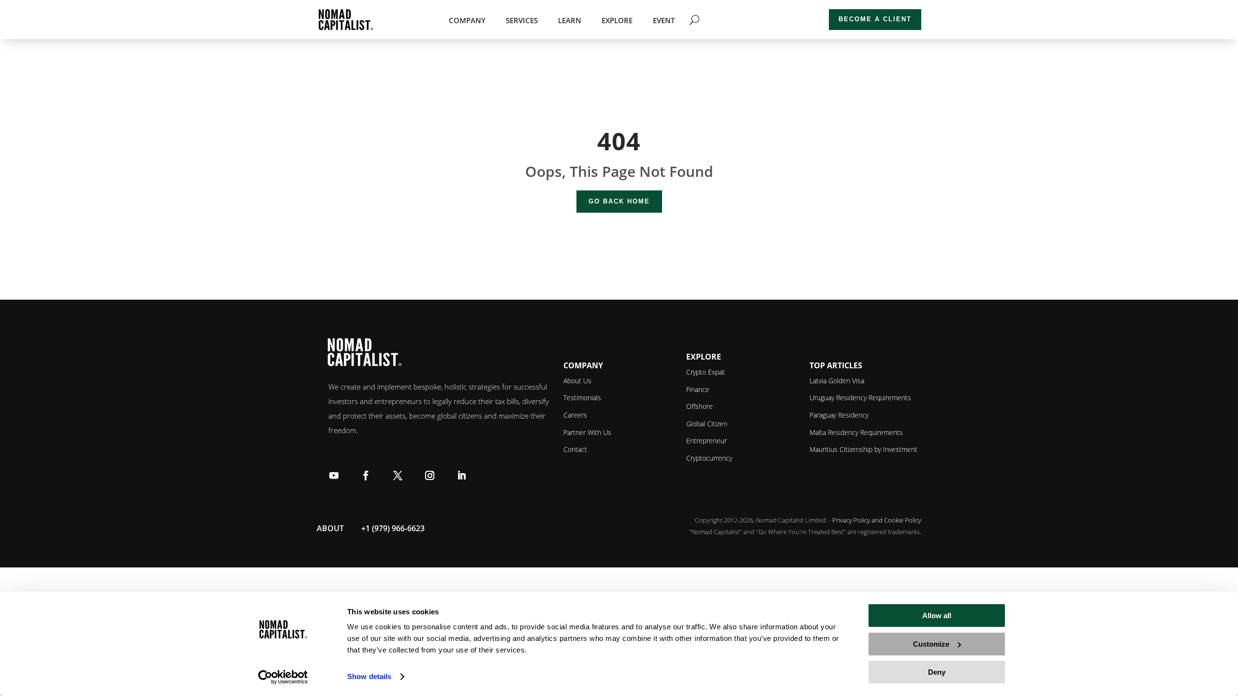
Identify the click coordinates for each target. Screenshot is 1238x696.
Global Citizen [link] (706, 423)
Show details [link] (369, 676)
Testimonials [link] (582, 397)
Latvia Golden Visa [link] (837, 380)
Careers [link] (575, 415)
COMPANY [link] (467, 21)
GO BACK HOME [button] (619, 201)
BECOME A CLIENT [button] (875, 19)
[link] (283, 677)
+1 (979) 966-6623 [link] (393, 528)
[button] (334, 475)
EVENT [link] (664, 21)
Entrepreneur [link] (706, 440)
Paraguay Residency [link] (839, 415)
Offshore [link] (699, 406)
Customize (931, 644)
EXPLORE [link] (617, 21)
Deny (936, 672)
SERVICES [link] (522, 21)
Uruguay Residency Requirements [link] (860, 397)
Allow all (936, 615)
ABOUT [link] (330, 528)
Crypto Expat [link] (705, 372)
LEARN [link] (569, 21)
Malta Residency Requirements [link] (856, 432)
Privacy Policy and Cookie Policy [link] (876, 520)
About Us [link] (577, 380)
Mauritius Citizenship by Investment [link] (863, 449)
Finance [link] (697, 389)
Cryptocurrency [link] (709, 458)
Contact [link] (575, 449)
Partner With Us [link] (587, 432)
